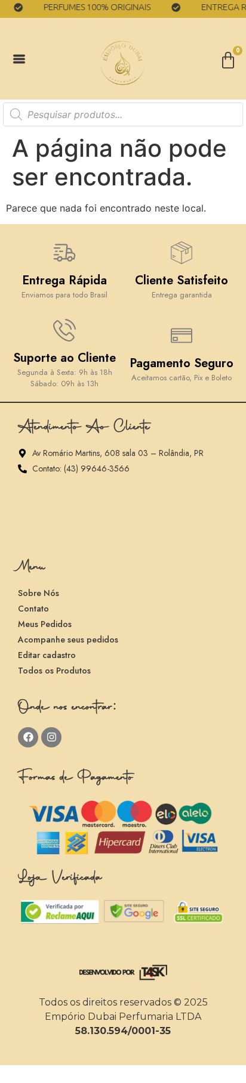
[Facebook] (28, 737)
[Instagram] (51, 737)
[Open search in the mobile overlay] (123, 114)
